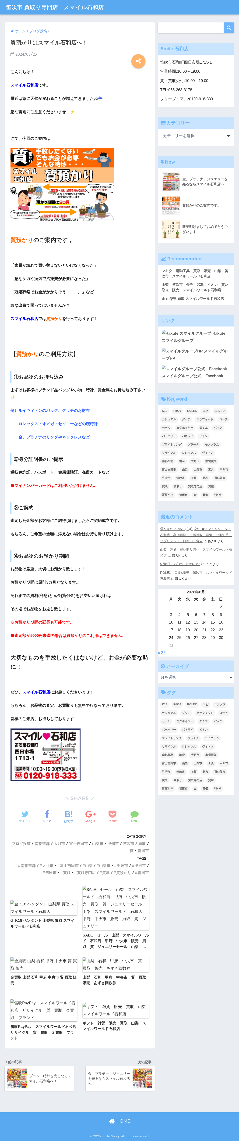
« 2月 (162, 652)
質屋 (106, 872)
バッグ (218, 427)
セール (166, 427)
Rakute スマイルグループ (193, 337)
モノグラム (212, 444)
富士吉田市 (78, 843)
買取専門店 (86, 872)
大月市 (59, 843)
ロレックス (189, 452)
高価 (205, 494)
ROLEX (192, 411)
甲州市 (113, 843)
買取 (142, 843)
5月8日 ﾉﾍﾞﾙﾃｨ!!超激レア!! (180, 564)
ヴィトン (207, 452)
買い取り (219, 478)
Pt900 (177, 411)
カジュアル (169, 419)
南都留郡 (42, 843)
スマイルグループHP (195, 355)
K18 (164, 411)
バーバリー (169, 436)
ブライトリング (172, 444)
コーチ (223, 419)
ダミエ (203, 427)
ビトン (203, 436)
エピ (205, 411)
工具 (211, 469)
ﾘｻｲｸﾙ (217, 494)
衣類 (194, 478)
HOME (122, 1121)
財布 (205, 478)
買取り (178, 486)
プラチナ (193, 444)
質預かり (123, 872)
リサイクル (169, 452)
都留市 (143, 850)
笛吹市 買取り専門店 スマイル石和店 (55, 7)
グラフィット (205, 419)
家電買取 (211, 461)
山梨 (89, 865)
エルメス (220, 411)
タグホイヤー (184, 427)
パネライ (187, 436)
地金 (182, 461)
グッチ (186, 419)
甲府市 (140, 865)
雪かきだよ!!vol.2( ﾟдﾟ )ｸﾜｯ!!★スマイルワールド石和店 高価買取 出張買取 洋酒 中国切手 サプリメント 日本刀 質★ (196, 535)
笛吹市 (128, 843)
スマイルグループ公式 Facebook (192, 376)
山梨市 (97, 843)
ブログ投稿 (21, 843)
